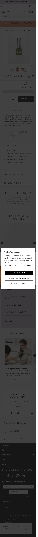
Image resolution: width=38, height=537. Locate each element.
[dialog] (18, 268)
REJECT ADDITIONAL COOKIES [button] (19, 278)
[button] (18, 283)
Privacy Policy (8, 265)
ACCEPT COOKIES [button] (19, 273)
